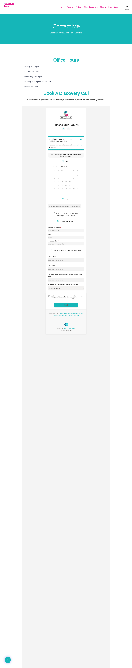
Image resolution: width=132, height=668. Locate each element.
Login (116, 7)
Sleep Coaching (90, 7)
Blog (110, 7)
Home (62, 7)
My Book (78, 7)
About (69, 7)
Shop (102, 7)
